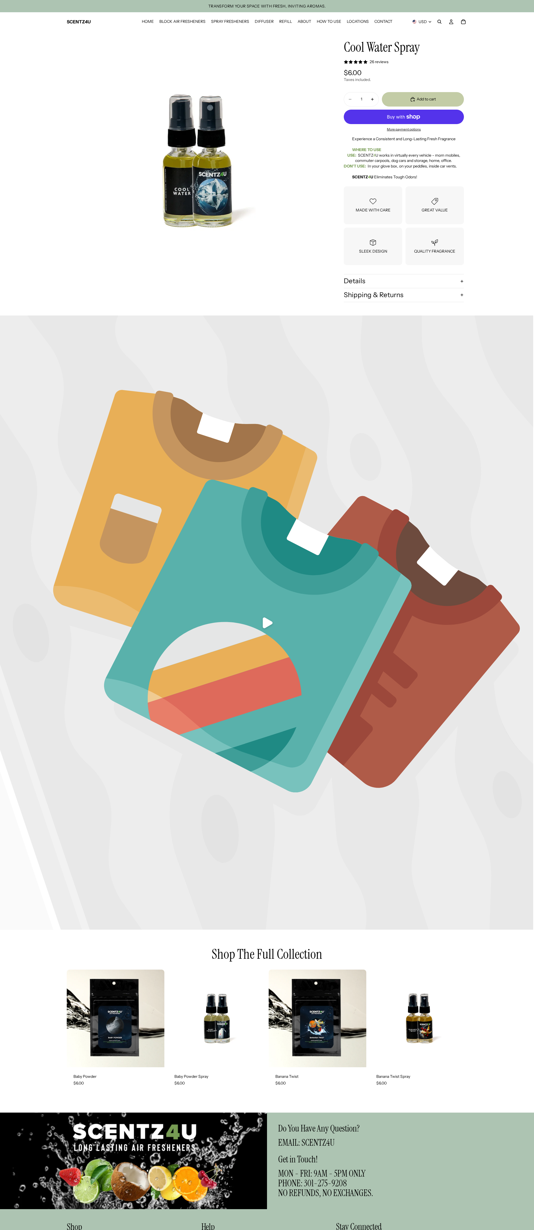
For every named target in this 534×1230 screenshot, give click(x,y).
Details (354, 281)
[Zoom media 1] (197, 161)
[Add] (156, 1059)
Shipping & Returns (373, 295)
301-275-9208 (325, 1183)
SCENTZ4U (318, 1142)
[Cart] (463, 22)
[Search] (439, 22)
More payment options (404, 129)
